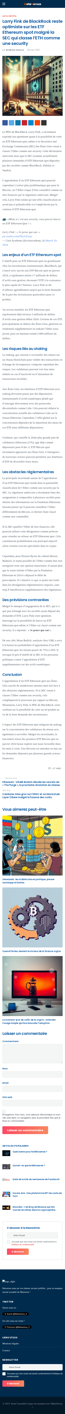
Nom (5, 1068)
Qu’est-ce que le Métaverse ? (29, 1165)
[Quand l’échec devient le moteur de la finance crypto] (32, 917)
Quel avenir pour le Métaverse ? (30, 1151)
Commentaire (10, 1041)
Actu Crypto (9, 16)
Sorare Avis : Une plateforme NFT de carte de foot (37, 1195)
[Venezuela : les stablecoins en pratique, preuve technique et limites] (32, 846)
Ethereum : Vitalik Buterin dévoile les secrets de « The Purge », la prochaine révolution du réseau (31, 783)
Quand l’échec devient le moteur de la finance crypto (31, 951)
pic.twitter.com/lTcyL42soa (17, 236)
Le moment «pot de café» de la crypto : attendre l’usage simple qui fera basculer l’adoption (29, 1021)
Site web (7, 1097)
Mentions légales (10, 1343)
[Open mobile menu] (3, 3)
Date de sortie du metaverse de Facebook (36, 1179)
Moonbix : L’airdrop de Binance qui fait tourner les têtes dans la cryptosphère (34, 1208)
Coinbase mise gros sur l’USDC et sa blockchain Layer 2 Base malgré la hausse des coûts (31, 795)
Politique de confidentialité (22, 1245)
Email (5, 1082)
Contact (6, 1350)
